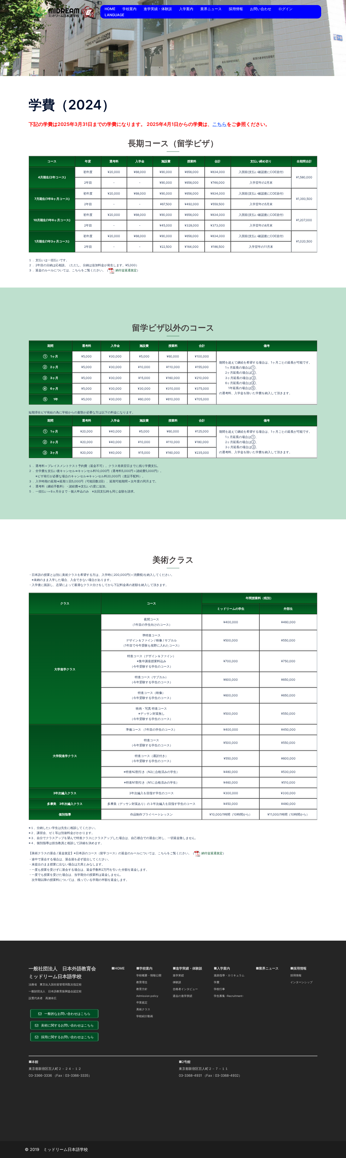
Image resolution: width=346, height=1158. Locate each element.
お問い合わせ (260, 9)
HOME (110, 9)
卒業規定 (141, 1002)
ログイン (285, 9)
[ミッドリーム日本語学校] (63, 11)
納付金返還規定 (126, 270)
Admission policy (147, 996)
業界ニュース (211, 9)
